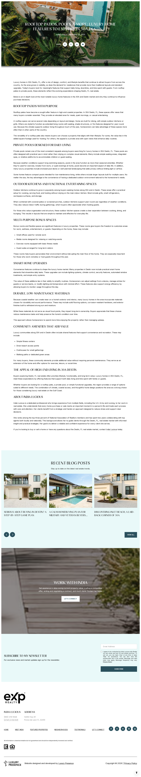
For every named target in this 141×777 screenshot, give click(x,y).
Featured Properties (39, 730)
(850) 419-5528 (10, 717)
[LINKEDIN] (123, 729)
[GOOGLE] (129, 729)
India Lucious (111, 429)
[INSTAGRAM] (117, 729)
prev (6, 534)
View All (130, 535)
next (12, 534)
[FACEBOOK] (111, 729)
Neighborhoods (61, 730)
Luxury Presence (66, 763)
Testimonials (79, 730)
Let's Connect (98, 730)
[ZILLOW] (135, 729)
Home (6, 730)
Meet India (19, 730)
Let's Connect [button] (70, 599)
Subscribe (118, 669)
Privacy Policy (107, 662)
